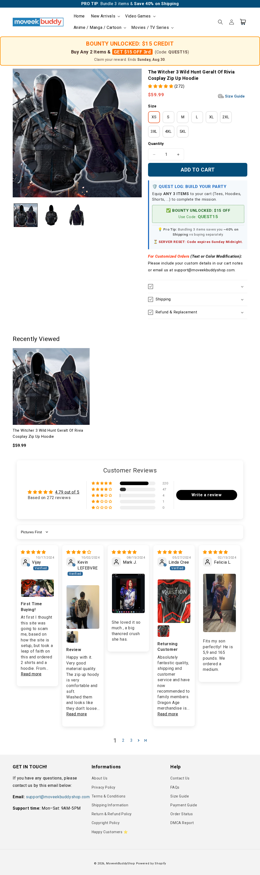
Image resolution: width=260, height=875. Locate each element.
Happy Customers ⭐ (110, 832)
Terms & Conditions (109, 796)
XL (211, 117)
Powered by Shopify (151, 863)
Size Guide (234, 96)
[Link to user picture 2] (72, 637)
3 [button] (131, 740)
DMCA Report (182, 823)
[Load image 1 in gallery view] (25, 215)
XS (154, 117)
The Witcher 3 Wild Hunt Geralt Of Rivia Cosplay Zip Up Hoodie (48, 433)
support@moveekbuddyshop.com (58, 796)
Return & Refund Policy (112, 814)
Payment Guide (183, 805)
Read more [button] (31, 674)
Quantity (156, 143)
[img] (33, 552)
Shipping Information (110, 805)
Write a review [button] (206, 494)
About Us (100, 778)
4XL (168, 131)
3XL (154, 131)
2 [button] (123, 740)
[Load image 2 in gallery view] (51, 215)
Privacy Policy (104, 787)
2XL (225, 117)
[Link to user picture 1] (37, 588)
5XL (183, 131)
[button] (105, 16)
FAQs (174, 787)
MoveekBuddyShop (120, 863)
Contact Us (179, 778)
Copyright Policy (106, 823)
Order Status (181, 814)
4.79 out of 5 (67, 492)
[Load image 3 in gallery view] (77, 215)
